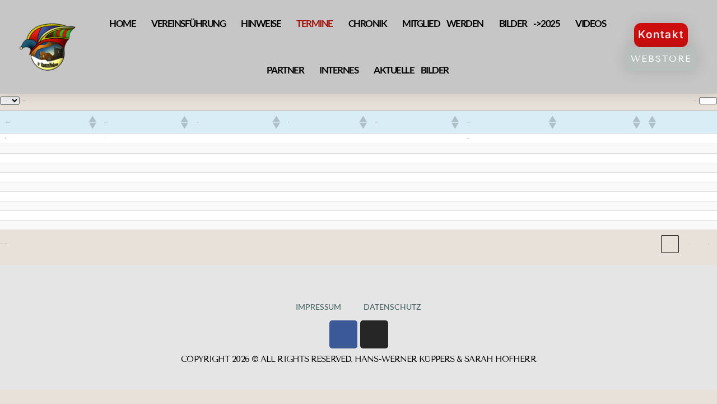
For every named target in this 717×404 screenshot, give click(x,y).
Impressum (318, 306)
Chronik (367, 23)
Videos (590, 23)
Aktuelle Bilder (411, 70)
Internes (338, 70)
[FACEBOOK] (343, 334)
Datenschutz (392, 306)
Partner (285, 70)
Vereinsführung (188, 23)
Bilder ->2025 (529, 23)
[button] (92, 122)
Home (122, 23)
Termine (314, 23)
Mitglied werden (442, 23)
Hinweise (261, 23)
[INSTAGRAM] (374, 334)
